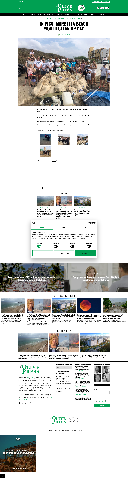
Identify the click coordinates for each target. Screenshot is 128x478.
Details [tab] (64, 227)
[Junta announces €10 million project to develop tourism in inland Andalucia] (32, 277)
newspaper (60, 188)
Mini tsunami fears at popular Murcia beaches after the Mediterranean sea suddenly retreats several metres (45, 213)
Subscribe (96, 1)
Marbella (46, 188)
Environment (60, 18)
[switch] (56, 246)
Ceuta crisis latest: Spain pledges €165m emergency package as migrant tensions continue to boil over (82, 391)
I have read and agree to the (102, 400)
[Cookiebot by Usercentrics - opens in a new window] (89, 223)
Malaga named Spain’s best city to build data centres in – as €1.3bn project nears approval (82, 212)
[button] (70, 367)
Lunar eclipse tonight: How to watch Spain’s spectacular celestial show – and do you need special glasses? (89, 316)
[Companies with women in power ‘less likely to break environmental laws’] (96, 277)
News (54, 161)
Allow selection (64, 253)
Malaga (71, 18)
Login (105, 1)
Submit (102, 406)
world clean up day (84, 188)
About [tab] (86, 227)
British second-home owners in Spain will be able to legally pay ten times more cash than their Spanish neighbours (82, 383)
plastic (66, 188)
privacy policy (102, 401)
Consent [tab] (42, 227)
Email (96, 389)
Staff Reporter (66, 34)
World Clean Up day (57, 131)
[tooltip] (98, 8)
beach (40, 188)
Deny (42, 253)
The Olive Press (74, 188)
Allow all (85, 253)
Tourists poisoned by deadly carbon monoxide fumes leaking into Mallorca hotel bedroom (82, 368)
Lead (66, 18)
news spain (53, 188)
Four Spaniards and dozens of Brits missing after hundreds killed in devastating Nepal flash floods (113, 316)
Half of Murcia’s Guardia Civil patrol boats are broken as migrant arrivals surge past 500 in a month (82, 375)
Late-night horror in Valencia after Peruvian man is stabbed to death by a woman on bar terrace (83, 398)
